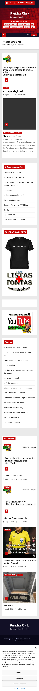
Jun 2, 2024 (9, 609)
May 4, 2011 (9, 139)
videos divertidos (24, 24)
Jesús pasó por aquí (12, 200)
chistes (27, 27)
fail (32, 24)
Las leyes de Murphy (12, 378)
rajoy (32, 27)
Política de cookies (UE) (13, 407)
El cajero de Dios (12, 136)
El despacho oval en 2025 (14, 195)
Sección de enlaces (12, 417)
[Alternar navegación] (23, 35)
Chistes (6, 88)
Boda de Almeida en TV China (16, 205)
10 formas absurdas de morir (15, 347)
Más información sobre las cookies (18, 388)
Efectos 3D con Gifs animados (16, 360)
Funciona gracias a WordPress (13, 639)
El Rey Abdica (9, 365)
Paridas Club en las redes (14, 402)
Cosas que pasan (9, 132)
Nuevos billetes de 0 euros (14, 220)
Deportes (7, 530)
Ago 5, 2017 (9, 95)
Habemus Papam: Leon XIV (14, 177)
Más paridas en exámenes (14, 393)
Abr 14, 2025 (10, 567)
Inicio (4, 45)
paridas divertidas (11, 24)
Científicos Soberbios (12, 172)
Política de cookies (19, 688)
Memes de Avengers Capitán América (19, 398)
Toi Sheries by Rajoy (12, 422)
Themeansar (19, 641)
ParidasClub (21, 95)
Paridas (6, 27)
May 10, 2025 (10, 522)
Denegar (19, 678)
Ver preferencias (19, 684)
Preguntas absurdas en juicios (16, 412)
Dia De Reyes (9, 210)
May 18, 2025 (10, 479)
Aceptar (19, 672)
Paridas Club (19, 13)
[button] (36, 648)
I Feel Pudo (8, 190)
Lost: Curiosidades (11, 383)
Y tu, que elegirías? (13, 91)
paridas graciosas (17, 27)
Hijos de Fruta (9, 215)
